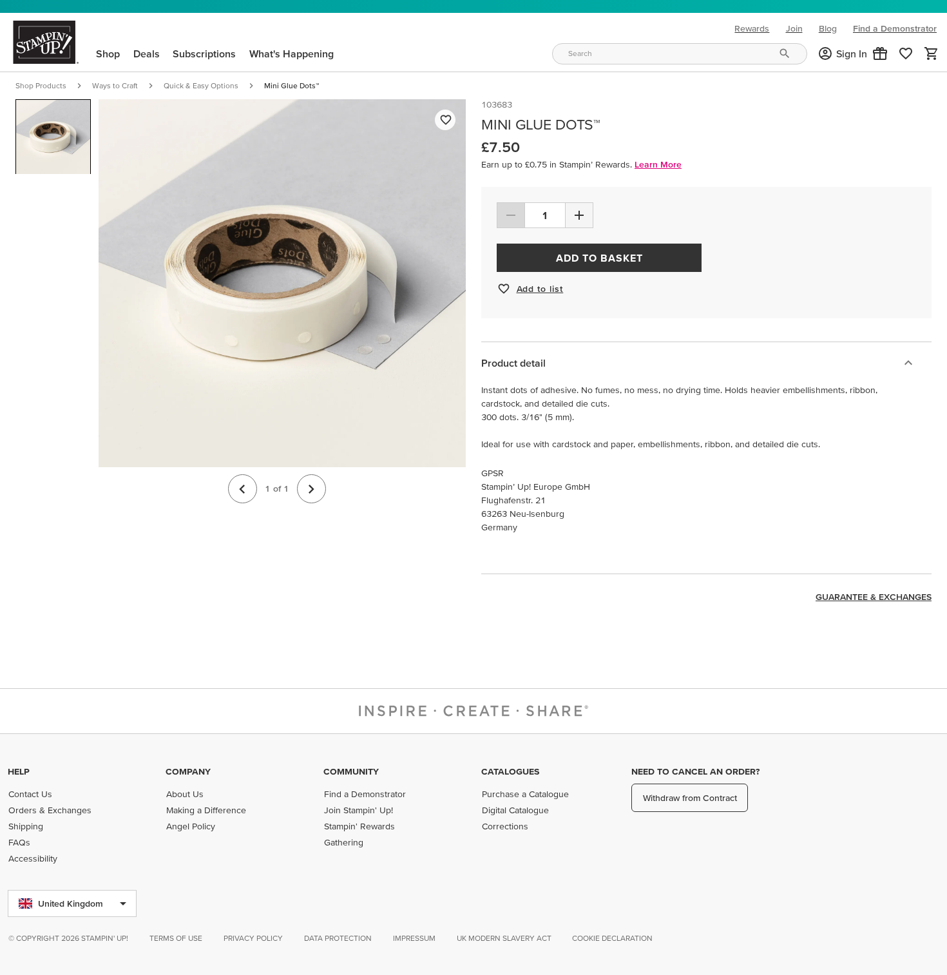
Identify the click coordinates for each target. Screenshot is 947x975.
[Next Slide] (311, 489)
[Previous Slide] (242, 489)
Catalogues (510, 771)
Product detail (513, 363)
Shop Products (40, 85)
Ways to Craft (115, 85)
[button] (880, 53)
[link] (906, 53)
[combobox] (679, 53)
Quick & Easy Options (201, 85)
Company (188, 771)
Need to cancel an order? (695, 771)
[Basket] (931, 53)
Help (19, 771)
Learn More (658, 164)
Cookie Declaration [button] (612, 938)
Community (351, 771)
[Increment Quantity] (579, 215)
